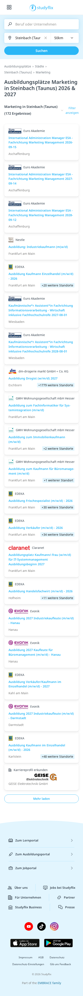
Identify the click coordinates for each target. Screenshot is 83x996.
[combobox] (65, 38)
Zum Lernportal (26, 840)
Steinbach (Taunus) (18, 72)
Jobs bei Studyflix (62, 888)
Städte (39, 66)
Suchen (41, 50)
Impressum (25, 957)
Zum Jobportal (25, 868)
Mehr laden (41, 799)
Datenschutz (57, 957)
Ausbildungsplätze (17, 66)
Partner (69, 897)
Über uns (21, 888)
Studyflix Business (28, 907)
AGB (41, 957)
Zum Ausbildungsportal (32, 854)
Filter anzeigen (72, 110)
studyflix (45, 7)
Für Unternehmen (28, 897)
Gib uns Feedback (60, 964)
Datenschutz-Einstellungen (28, 964)
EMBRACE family (49, 983)
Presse (70, 907)
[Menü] (9, 7)
